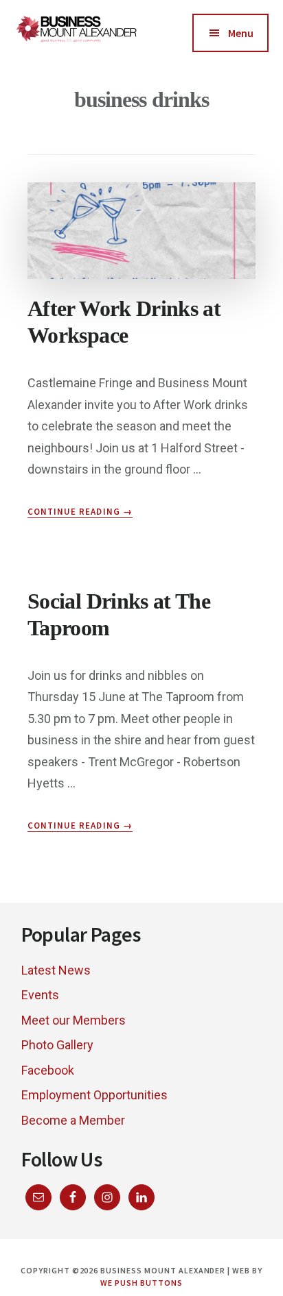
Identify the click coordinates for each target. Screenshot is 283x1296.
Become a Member (73, 1120)
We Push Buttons (141, 1282)
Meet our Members (73, 1020)
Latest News (56, 970)
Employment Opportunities (94, 1095)
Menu (240, 33)
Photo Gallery (57, 1045)
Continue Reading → (80, 512)
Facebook (47, 1070)
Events (40, 995)
